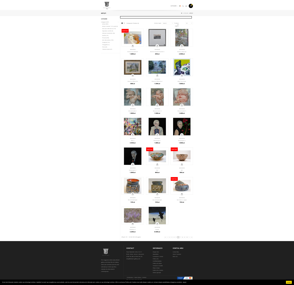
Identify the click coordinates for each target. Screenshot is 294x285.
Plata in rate (156, 268)
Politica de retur (157, 263)
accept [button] (289, 282)
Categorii (174, 6)
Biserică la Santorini (132, 51)
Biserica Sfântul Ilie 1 (157, 81)
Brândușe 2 (133, 229)
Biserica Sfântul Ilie (133, 81)
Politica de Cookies (158, 270)
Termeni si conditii (158, 265)
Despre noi (156, 252)
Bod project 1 (157, 140)
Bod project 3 (132, 170)
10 (187, 237)
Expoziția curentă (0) (107, 31)
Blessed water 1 (132, 111)
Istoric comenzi (177, 254)
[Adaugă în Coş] (132, 46)
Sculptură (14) (106, 42)
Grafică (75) (105, 35)
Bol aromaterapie (132, 200)
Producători (130, 277)
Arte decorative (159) (107, 40)
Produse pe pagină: (176, 24)
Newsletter (156, 254)
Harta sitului (137, 277)
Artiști (191, 13)
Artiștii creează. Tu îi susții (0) (110, 26)
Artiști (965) (105, 24)
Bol (157, 170)
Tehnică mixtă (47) (107, 49)
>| (191, 237)
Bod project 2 (182, 140)
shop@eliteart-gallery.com (133, 259)
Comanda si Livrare (158, 256)
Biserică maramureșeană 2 (157, 51)
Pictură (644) (105, 37)
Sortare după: (157, 23)
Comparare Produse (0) (132, 23)
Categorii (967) (105, 22)
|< (165, 237)
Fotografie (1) (106, 44)
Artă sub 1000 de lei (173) (109, 28)
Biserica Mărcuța (181, 51)
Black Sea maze (182, 81)
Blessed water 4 (157, 111)
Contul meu (186, 6)
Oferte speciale (157, 272)
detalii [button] (184, 282)
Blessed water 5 (182, 111)
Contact (144, 277)
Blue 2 (132, 140)
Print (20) (104, 47)
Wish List (175, 256)
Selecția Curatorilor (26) (108, 33)
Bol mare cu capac (182, 200)
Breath (157, 229)
